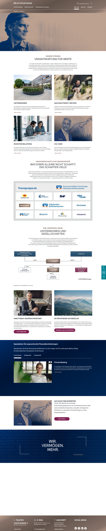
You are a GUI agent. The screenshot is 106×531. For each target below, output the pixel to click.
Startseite (16, 11)
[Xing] (85, 528)
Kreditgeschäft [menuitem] (29, 7)
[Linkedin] (75, 528)
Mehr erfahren (17, 153)
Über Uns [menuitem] (76, 7)
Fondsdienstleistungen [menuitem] (42, 7)
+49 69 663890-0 (21, 523)
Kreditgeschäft (27, 355)
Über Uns (22, 11)
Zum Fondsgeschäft (21, 331)
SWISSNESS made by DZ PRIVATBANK (65, 330)
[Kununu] (82, 528)
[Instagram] (79, 528)
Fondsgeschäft (37, 355)
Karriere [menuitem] (89, 7)
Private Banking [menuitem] (18, 7)
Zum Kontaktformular (40, 529)
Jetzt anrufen (17, 529)
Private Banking (17, 355)
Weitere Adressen (59, 529)
